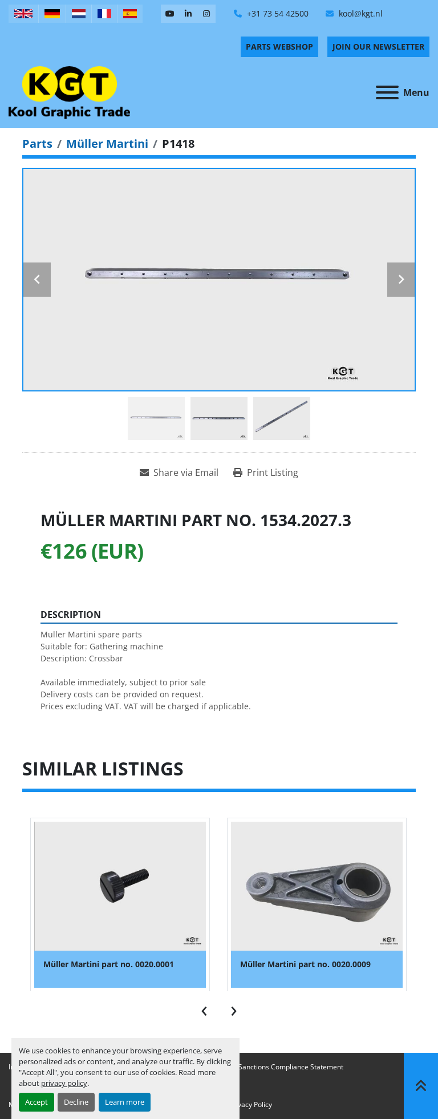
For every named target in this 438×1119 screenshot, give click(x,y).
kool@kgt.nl (359, 13)
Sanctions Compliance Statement (290, 1067)
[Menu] (387, 92)
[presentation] (204, 1008)
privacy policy (64, 1083)
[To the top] (421, 1086)
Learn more (124, 1102)
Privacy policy (250, 1104)
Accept (36, 1102)
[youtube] (170, 14)
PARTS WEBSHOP (279, 46)
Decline (76, 1102)
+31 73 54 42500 (277, 13)
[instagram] (206, 14)
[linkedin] (188, 14)
